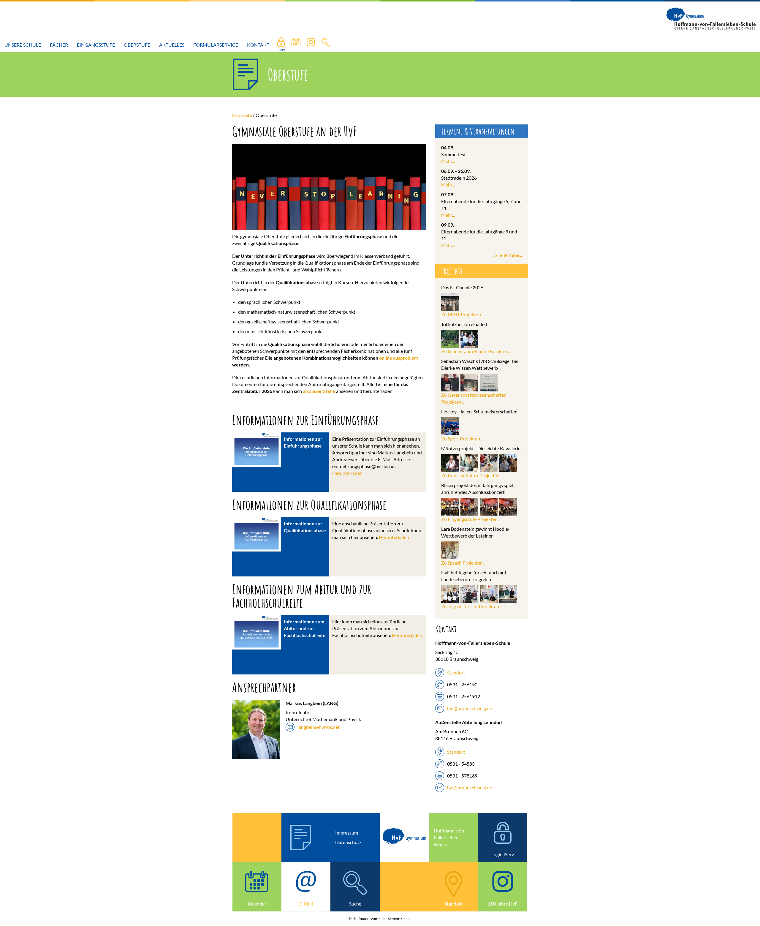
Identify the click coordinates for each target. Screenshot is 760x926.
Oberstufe (137, 45)
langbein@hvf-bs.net (318, 727)
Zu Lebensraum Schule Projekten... (476, 351)
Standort (456, 672)
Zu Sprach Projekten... (463, 562)
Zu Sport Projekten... (462, 438)
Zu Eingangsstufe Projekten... (470, 519)
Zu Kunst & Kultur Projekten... (471, 475)
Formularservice (215, 45)
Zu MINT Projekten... (462, 314)
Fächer (59, 45)
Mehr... (448, 161)
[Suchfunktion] (296, 44)
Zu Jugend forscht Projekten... (471, 606)
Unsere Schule (22, 45)
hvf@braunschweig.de (469, 708)
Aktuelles (171, 45)
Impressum (346, 832)
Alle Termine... (508, 255)
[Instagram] (310, 44)
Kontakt (258, 45)
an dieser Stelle (319, 391)
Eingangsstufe (96, 45)
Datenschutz (348, 842)
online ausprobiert (398, 358)
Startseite (242, 115)
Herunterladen (347, 473)
